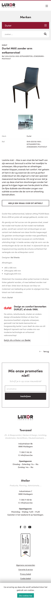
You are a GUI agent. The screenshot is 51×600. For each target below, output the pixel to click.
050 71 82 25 (26, 452)
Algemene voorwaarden (25, 565)
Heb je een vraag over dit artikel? (25, 203)
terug (46, 351)
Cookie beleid (25, 579)
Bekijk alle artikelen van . (17, 340)
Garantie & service (25, 570)
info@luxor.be (26, 455)
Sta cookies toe (25, 595)
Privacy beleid (25, 574)
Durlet (8, 25)
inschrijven (25, 396)
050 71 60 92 (26, 499)
